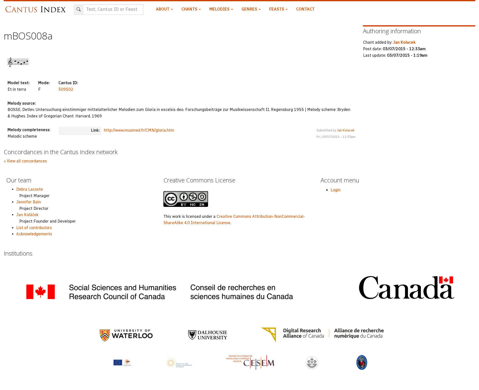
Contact (305, 9)
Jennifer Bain (28, 202)
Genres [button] (249, 9)
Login (336, 190)
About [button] (163, 9)
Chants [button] (189, 9)
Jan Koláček (27, 214)
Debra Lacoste (29, 189)
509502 (65, 89)
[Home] (37, 6)
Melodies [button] (220, 9)
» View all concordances (25, 161)
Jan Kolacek (346, 130)
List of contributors (34, 227)
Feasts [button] (277, 9)
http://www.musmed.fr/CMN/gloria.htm (139, 130)
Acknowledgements (34, 234)
